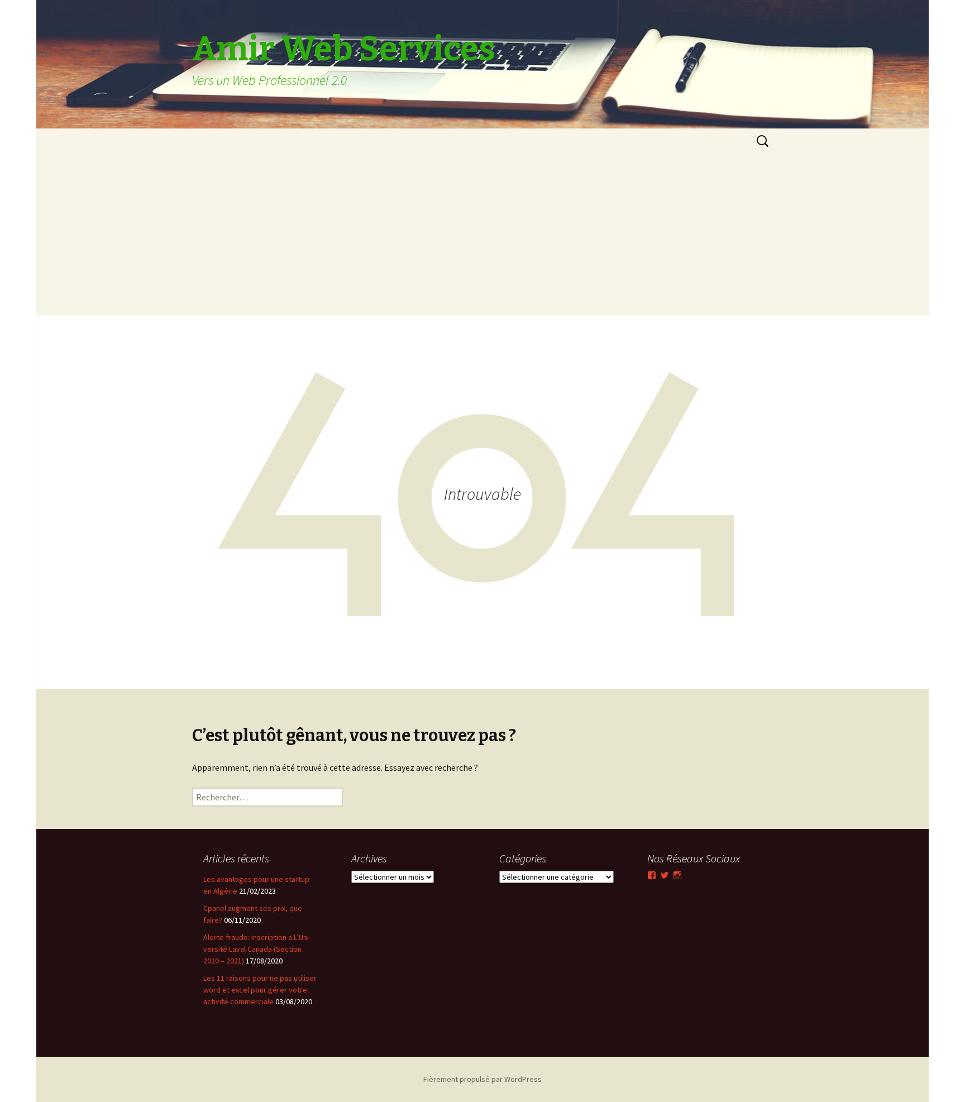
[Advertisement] (482, 237)
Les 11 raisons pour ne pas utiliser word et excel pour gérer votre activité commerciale (260, 989)
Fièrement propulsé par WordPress (482, 1079)
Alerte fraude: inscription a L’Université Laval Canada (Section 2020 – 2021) (257, 949)
